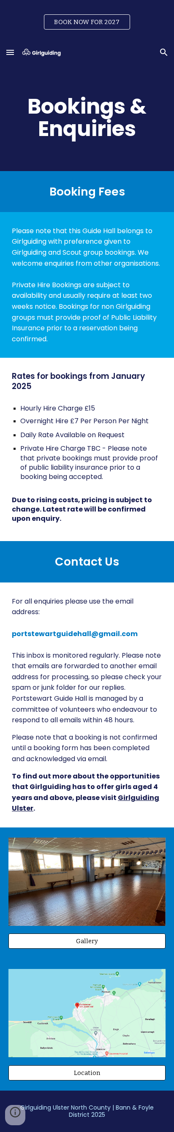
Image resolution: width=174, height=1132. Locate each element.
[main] (87, 117)
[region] (87, 20)
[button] (10, 52)
